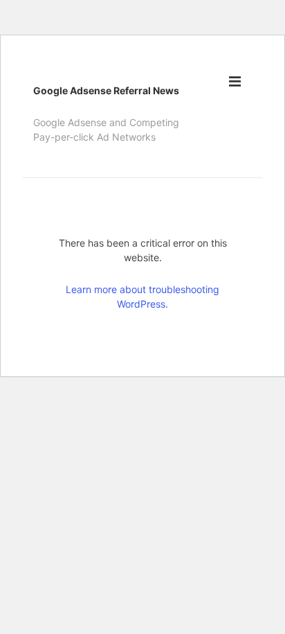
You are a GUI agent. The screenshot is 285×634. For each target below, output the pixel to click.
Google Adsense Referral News (106, 90)
